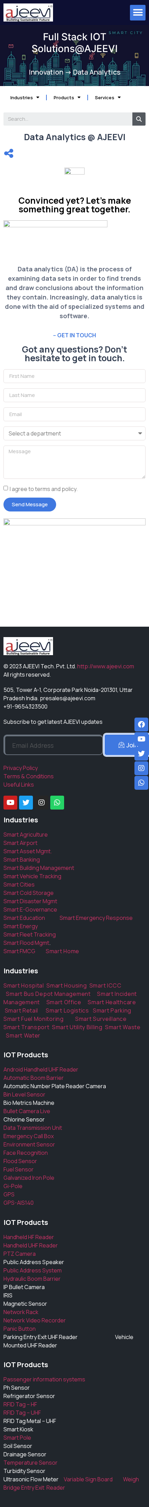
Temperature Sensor (30, 1462)
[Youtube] (10, 803)
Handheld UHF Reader (30, 1245)
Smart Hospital (23, 985)
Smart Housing (66, 985)
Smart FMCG (19, 951)
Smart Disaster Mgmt (30, 901)
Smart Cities (19, 884)
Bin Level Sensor (24, 1094)
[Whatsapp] (57, 803)
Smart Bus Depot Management (48, 994)
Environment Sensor (29, 1144)
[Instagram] (42, 803)
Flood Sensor (20, 1161)
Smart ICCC (105, 985)
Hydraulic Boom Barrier (32, 1278)
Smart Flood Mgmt (26, 943)
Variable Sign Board (93, 1479)
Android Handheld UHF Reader (40, 1069)
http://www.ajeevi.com (105, 666)
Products (64, 97)
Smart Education (31, 918)
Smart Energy (20, 926)
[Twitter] (26, 803)
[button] (138, 12)
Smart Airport (20, 843)
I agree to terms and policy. (44, 489)
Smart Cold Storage (28, 893)
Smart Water (23, 1035)
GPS (9, 1194)
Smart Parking (112, 1010)
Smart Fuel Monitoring (33, 1019)
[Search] (139, 119)
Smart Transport (26, 1027)
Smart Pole (17, 1437)
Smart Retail (21, 1010)
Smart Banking (21, 859)
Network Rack (20, 1312)
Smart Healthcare (112, 1002)
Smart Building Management (38, 868)
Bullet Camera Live (26, 1111)
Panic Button (19, 1328)
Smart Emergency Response (96, 918)
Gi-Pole (13, 1186)
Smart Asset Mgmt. (27, 851)
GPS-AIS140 (18, 1203)
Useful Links (18, 784)
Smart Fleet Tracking (29, 934)
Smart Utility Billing (77, 1027)
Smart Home (62, 951)
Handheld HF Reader (28, 1237)
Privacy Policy (20, 768)
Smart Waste (123, 1027)
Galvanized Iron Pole (28, 1178)
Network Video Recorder (34, 1320)
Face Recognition (25, 1153)
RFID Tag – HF (20, 1404)
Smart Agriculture (25, 834)
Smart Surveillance (101, 1019)
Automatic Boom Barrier (33, 1078)
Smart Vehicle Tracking (32, 876)
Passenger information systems (44, 1379)
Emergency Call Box (28, 1136)
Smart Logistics (67, 1010)
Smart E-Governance (30, 909)
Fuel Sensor (18, 1169)
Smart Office (63, 1002)
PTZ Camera (19, 1254)
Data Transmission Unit (32, 1128)
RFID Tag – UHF (22, 1412)
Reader (54, 1487)
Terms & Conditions (28, 776)
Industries (21, 97)
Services (104, 97)
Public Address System (32, 1270)
